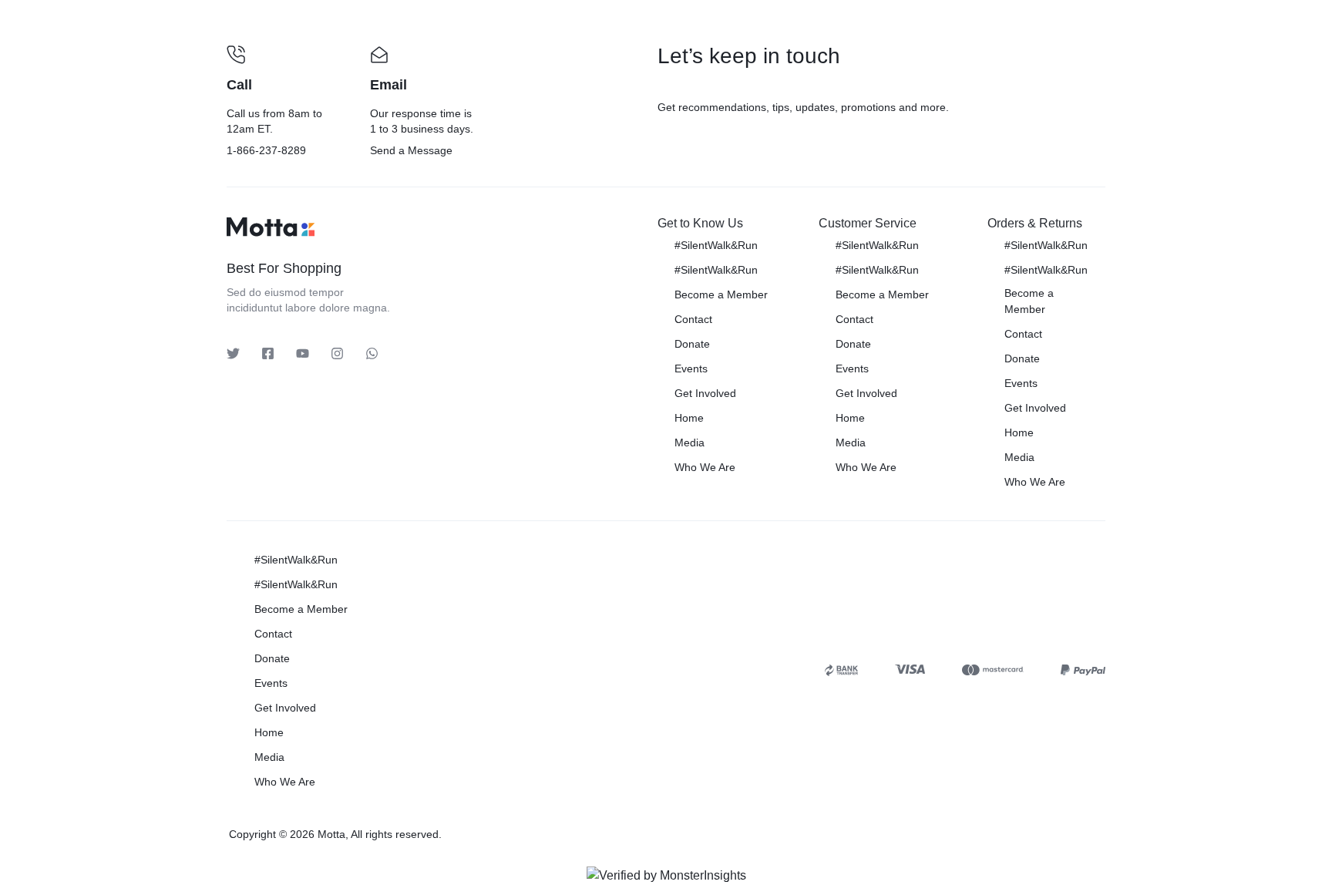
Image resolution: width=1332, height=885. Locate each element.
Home (689, 418)
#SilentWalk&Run (716, 245)
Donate (692, 344)
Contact (693, 319)
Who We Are (704, 467)
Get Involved (705, 393)
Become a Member (721, 294)
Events (691, 368)
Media (689, 442)
